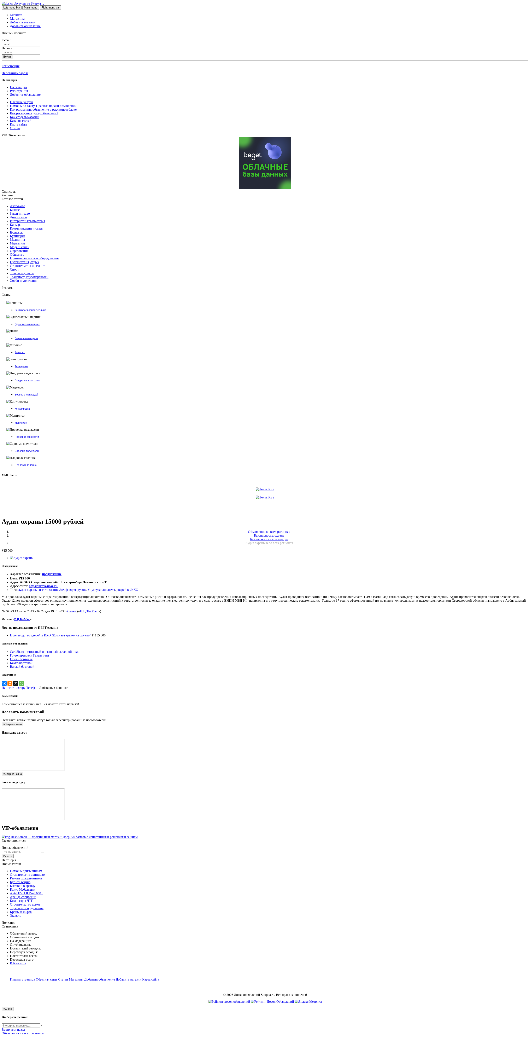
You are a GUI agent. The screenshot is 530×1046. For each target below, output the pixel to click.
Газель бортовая (21, 659)
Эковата (15, 915)
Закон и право (20, 213)
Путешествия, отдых (24, 262)
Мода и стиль (19, 247)
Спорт (14, 269)
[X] (15, 683)
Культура (16, 232)
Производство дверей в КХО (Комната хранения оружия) (50, 635)
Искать (7, 856)
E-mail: (6, 40)
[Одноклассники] (9, 683)
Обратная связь (46, 979)
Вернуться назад (13, 1029)
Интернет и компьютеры (27, 221)
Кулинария (17, 236)
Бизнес (15, 210)
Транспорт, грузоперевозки (29, 277)
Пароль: (7, 48)
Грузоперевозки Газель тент (29, 655)
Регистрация (10, 66)
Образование (19, 251)
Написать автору (14, 687)
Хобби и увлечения (23, 280)
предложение (51, 574)
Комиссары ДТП (22, 900)
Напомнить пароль (15, 73)
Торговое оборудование (26, 908)
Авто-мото (17, 206)
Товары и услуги (22, 273)
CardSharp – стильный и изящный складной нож (44, 651)
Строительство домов (25, 904)
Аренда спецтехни (23, 897)
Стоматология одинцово (27, 874)
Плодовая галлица (26, 465)
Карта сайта (18, 124)
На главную (18, 87)
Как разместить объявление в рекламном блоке (43, 109)
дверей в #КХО (127, 589)
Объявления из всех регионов (23, 1033)
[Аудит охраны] (21, 558)
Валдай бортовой (22, 666)
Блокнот (16, 15)
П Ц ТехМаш (89, 611)
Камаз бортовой (21, 663)
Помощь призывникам (26, 871)
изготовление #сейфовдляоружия (62, 589)
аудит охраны (27, 589)
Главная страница (23, 979)
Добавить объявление (25, 26)
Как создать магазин (24, 117)
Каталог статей (20, 120)
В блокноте (18, 963)
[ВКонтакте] (4, 683)
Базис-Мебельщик (22, 889)
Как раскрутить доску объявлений (34, 113)
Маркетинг (18, 243)
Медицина (17, 239)
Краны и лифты (21, 912)
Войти (7, 56)
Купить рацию (20, 882)
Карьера (15, 224)
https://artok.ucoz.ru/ (43, 586)
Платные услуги (21, 102)
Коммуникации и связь (26, 228)
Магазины (17, 18)
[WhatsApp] (21, 683)
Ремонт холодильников (26, 878)
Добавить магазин (23, 22)
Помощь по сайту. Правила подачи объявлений (43, 106)
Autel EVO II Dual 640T (26, 893)
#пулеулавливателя (101, 589)
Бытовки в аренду (22, 886)
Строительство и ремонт (27, 265)
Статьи (15, 128)
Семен (72, 611)
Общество (17, 254)
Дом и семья (18, 217)
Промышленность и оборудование (34, 258)
